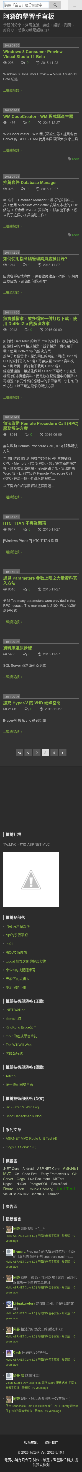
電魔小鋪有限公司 (18, 1459)
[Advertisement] (31, 802)
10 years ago (40, 1387)
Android (28, 1168)
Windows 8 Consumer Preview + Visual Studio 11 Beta (34, 54)
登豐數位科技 (63, 1459)
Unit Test (65, 1188)
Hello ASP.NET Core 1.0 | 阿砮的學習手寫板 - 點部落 (38, 1235)
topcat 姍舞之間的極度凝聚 (26, 961)
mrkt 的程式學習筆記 (21, 1036)
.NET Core (11, 1168)
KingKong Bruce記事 (21, 1027)
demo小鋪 (13, 1018)
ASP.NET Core (48, 1168)
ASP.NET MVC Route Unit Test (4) (31, 1138)
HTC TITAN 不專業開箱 (24, 523)
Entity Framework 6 (55, 1173)
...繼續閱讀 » (12, 90)
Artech (10, 1075)
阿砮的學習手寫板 (28, 16)
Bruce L (19, 1251)
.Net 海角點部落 (18, 926)
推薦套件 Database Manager (30, 182)
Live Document (39, 1178)
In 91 (9, 943)
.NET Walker (15, 1009)
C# (17, 1173)
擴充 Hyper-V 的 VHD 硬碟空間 (32, 703)
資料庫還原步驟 (17, 648)
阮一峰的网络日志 (19, 1084)
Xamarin (53, 1194)
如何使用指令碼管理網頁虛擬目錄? (35, 259)
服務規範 (31, 1442)
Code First (29, 1173)
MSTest (58, 1178)
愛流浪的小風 (16, 987)
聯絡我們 (51, 1442)
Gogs (21, 1178)
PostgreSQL (38, 1183)
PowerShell (59, 1183)
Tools (75, 158)
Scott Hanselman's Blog (23, 1115)
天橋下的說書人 (18, 978)
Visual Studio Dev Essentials (23, 1194)
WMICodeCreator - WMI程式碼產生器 (38, 116)
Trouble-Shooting (40, 1188)
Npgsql (8, 1183)
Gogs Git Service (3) (21, 1146)
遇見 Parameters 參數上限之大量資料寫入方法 (40, 580)
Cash (17, 1352)
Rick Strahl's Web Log (22, 1107)
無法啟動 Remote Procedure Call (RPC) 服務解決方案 (40, 425)
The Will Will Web (18, 1044)
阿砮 (16, 1228)
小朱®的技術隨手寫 (21, 969)
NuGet (21, 1183)
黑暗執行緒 (14, 1053)
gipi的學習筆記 (17, 934)
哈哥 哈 (18, 1375)
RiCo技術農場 (16, 952)
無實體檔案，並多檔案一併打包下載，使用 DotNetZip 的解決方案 (40, 321)
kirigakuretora (24, 1303)
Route (8, 1188)
